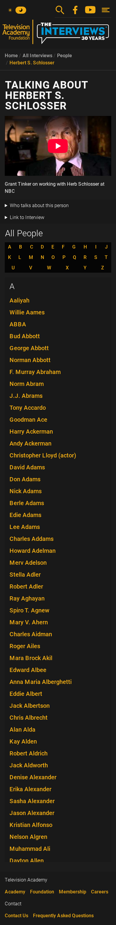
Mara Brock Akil (31, 658)
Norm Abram (27, 383)
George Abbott (29, 348)
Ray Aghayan (27, 598)
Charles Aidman (31, 634)
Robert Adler (26, 586)
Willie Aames (27, 312)
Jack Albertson (30, 705)
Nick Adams (26, 491)
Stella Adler (25, 574)
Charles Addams (32, 538)
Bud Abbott (25, 336)
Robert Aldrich (29, 753)
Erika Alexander (30, 789)
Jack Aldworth (29, 765)
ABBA (18, 324)
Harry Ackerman (31, 431)
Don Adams (25, 479)
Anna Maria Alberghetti (41, 681)
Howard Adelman (33, 550)
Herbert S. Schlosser (32, 63)
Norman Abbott (30, 360)
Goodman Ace (28, 419)
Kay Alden (23, 741)
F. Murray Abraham (35, 371)
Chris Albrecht (29, 717)
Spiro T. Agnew (29, 610)
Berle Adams (27, 503)
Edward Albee (28, 669)
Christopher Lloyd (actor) (43, 455)
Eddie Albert (26, 693)
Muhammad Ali (30, 848)
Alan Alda (22, 729)
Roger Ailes (25, 646)
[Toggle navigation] (105, 9)
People (64, 55)
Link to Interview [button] (27, 217)
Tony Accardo (28, 407)
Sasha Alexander (32, 801)
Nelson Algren (28, 836)
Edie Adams (25, 515)
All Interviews (37, 55)
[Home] (58, 34)
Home (11, 55)
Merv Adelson (28, 562)
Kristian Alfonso (31, 824)
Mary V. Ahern (29, 622)
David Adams (27, 467)
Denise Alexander (33, 777)
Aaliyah (19, 300)
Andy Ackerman (30, 443)
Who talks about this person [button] (39, 205)
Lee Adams (25, 526)
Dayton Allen (27, 860)
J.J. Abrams (26, 395)
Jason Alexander (32, 813)
